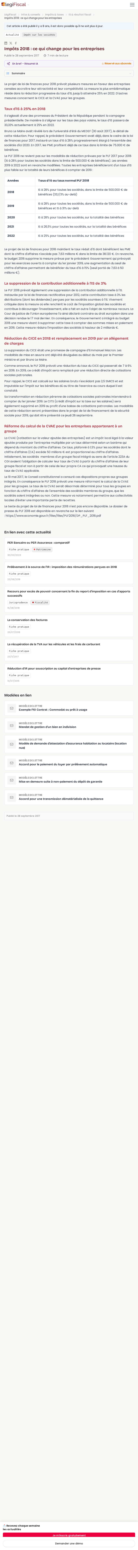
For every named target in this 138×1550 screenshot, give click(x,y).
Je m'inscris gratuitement (69, 1535)
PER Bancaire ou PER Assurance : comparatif (38, 542)
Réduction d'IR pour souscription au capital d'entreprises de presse (54, 668)
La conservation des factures (27, 620)
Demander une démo (69, 1543)
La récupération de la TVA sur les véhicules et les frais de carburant (53, 644)
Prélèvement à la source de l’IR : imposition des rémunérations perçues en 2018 (62, 567)
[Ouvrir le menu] (132, 5)
